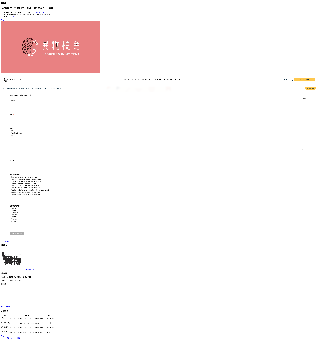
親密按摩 (14, 221)
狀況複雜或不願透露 (17, 133)
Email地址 (13, 100)
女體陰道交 (15, 212)
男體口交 (14, 217)
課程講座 (6, 241)
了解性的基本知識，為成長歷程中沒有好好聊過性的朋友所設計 (28, 194)
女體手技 (14, 210)
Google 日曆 (41, 12)
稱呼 (12, 114)
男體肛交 (14, 219)
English (14, 338)
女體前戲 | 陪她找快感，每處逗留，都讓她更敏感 (24, 177)
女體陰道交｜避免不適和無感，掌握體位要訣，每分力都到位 (27, 181)
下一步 (3, 20)
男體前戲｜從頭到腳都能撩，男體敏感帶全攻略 (24, 183)
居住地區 (13, 147)
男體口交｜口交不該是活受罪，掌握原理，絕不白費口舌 (26, 185)
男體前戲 (14, 214)
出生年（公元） (14, 161)
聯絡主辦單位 (11, 16)
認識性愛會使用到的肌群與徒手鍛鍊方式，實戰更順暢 (26, 192)
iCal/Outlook (34, 12)
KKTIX (3, 339)
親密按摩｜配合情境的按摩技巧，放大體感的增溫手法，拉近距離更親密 (30, 190)
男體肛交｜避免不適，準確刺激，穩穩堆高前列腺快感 (26, 188)
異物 (24, 269)
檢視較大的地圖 (5, 307)
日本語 (19, 338)
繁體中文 (9, 338)
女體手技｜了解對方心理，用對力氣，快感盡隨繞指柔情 (26, 179)
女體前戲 (14, 208)
